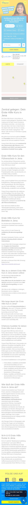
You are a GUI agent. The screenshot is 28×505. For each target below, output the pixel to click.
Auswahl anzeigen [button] (14, 498)
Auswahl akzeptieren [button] (14, 502)
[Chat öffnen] (24, 500)
